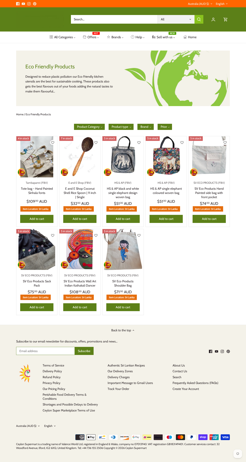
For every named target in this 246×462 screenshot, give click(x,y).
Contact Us (180, 371)
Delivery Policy (52, 371)
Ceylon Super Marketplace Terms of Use (69, 410)
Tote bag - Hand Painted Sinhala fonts (37, 188)
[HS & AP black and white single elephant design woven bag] (122, 156)
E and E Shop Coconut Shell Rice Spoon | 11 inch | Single (80, 190)
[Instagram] (29, 4)
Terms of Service (53, 365)
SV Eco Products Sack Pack (36, 280)
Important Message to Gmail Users (130, 383)
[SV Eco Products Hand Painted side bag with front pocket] (209, 156)
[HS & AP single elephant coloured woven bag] (166, 156)
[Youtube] (23, 4)
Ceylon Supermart (136, 448)
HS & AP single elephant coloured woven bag (166, 188)
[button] (89, 126)
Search (177, 377)
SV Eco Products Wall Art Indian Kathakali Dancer (80, 280)
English (220, 4)
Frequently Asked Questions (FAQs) (195, 383)
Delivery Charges (119, 377)
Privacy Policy (51, 383)
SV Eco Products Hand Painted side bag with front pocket (209, 190)
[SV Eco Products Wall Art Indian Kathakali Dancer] (79, 249)
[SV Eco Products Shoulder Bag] (122, 249)
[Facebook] (17, 4)
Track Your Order (118, 389)
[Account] (213, 19)
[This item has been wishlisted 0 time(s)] (52, 142)
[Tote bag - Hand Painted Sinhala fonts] (36, 156)
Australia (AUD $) (198, 4)
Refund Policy (52, 377)
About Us (179, 365)
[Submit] (198, 19)
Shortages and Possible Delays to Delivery (70, 404)
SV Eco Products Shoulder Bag (123, 280)
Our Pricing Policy (54, 389)
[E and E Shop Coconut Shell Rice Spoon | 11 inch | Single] (79, 156)
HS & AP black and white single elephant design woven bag (123, 190)
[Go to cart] (225, 19)
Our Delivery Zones (120, 371)
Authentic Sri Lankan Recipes (126, 365)
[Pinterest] (34, 4)
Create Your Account (186, 389)
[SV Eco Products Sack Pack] (36, 249)
